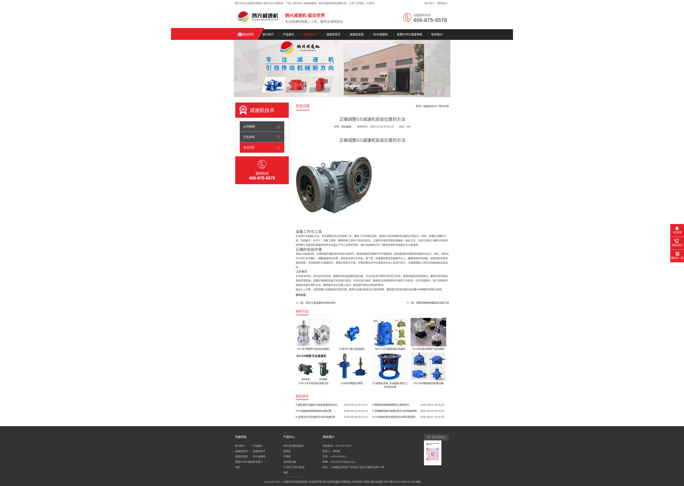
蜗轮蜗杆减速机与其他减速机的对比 (318, 404)
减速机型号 (333, 34)
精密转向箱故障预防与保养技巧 (391, 404)
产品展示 (288, 34)
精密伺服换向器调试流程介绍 (432, 302)
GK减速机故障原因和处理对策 (314, 410)
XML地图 (415, 481)
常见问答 (249, 147)
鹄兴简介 (430, 3)
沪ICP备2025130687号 (397, 481)
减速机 (369, 140)
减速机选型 (356, 34)
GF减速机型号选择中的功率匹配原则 (394, 416)
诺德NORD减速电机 (409, 34)
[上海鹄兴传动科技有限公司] (257, 21)
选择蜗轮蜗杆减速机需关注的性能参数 (395, 410)
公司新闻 (249, 126)
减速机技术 (310, 34)
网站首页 (248, 34)
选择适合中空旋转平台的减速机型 (316, 416)
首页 (418, 106)
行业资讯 (249, 137)
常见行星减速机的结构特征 (321, 302)
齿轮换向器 (289, 461)
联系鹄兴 (442, 3)
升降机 (287, 456)
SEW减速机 (380, 34)
